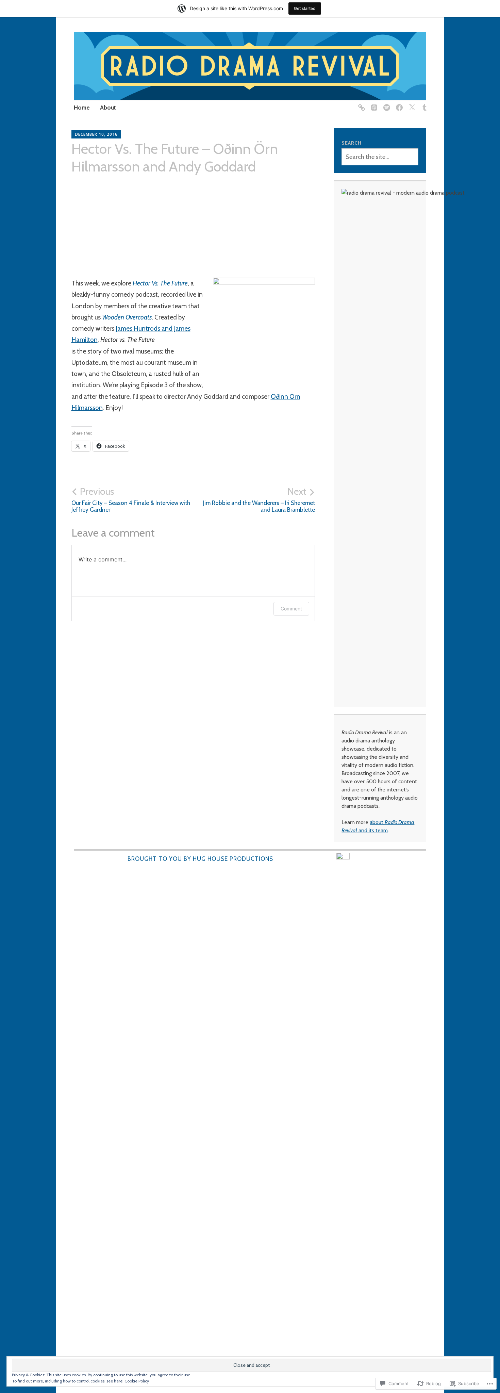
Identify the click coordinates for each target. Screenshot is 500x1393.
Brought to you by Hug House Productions (200, 858)
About (108, 107)
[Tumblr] (423, 104)
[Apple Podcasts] (373, 104)
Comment (291, 608)
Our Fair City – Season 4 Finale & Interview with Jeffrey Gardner (130, 499)
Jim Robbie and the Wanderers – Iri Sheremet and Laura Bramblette (259, 499)
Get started (305, 8)
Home (82, 107)
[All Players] (360, 104)
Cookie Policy (136, 1380)
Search (351, 143)
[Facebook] (398, 104)
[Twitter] (411, 104)
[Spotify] (385, 104)
